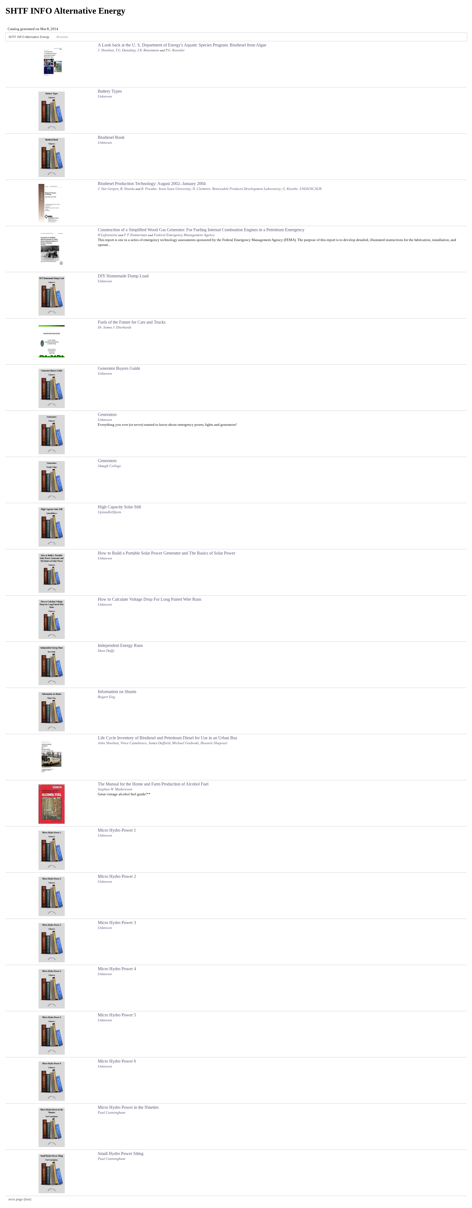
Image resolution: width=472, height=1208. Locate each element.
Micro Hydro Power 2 (117, 876)
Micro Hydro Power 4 (117, 968)
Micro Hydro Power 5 (117, 1015)
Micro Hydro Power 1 (117, 830)
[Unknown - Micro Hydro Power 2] (52, 914)
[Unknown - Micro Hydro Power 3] (52, 960)
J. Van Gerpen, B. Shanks (116, 189)
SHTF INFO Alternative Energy (28, 37)
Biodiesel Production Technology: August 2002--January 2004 (152, 183)
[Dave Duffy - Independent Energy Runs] (52, 683)
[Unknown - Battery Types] (52, 129)
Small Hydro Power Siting (120, 1153)
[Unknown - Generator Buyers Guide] (52, 406)
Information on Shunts (117, 691)
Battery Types (110, 91)
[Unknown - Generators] (52, 452)
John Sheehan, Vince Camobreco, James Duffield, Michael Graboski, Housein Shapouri (163, 743)
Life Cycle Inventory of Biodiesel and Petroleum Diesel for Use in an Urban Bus (167, 737)
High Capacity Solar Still (119, 507)
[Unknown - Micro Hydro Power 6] (52, 1099)
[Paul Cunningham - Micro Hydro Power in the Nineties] (52, 1145)
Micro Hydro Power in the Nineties (128, 1107)
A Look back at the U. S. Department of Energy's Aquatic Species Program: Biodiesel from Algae (182, 45)
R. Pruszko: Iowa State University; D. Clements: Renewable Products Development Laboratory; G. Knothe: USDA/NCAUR (231, 189)
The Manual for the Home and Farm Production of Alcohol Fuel (153, 784)
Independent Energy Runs (120, 645)
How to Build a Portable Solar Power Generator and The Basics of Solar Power (166, 553)
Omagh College (109, 466)
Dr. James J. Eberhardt (114, 327)
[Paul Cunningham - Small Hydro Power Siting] (52, 1191)
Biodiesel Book (111, 137)
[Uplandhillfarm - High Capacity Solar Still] (52, 545)
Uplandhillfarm (109, 512)
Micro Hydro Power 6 (117, 1061)
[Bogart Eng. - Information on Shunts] (52, 730)
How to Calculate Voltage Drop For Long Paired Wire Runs (149, 599)
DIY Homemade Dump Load (123, 276)
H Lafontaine (107, 235)
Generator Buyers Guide (119, 368)
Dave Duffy (106, 651)
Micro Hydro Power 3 (117, 922)
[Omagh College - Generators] (52, 499)
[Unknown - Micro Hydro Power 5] (52, 1053)
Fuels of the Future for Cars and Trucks (132, 322)
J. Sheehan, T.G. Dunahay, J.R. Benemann (128, 50)
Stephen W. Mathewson (115, 789)
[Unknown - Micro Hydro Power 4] (52, 1007)
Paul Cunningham (111, 1112)
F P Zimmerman (135, 235)
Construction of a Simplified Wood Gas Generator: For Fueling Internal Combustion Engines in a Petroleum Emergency (201, 229)
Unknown (105, 96)
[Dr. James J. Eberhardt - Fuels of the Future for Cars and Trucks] (52, 360)
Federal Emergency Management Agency (184, 235)
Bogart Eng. (107, 697)
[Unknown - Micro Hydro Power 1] (52, 868)
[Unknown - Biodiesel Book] (52, 175)
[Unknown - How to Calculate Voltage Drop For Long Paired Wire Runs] (52, 637)
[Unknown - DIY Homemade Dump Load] (52, 314)
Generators (107, 414)
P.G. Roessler (175, 50)
